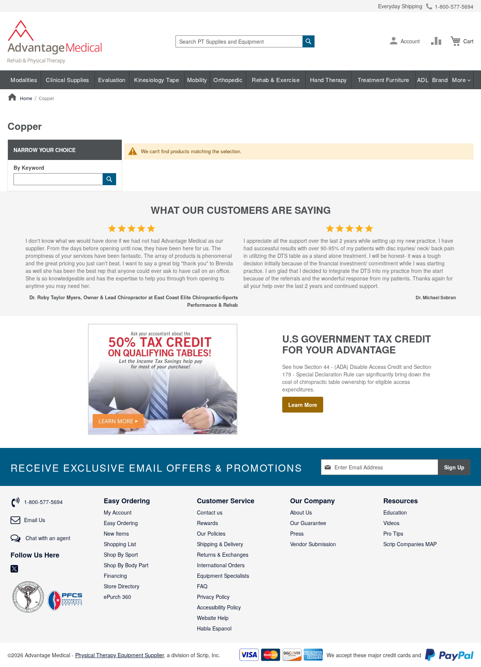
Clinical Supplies (67, 80)
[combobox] (245, 41)
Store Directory (121, 586)
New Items (116, 533)
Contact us (209, 512)
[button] (393, 41)
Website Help (212, 617)
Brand (440, 80)
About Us (301, 512)
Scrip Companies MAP (410, 544)
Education (395, 512)
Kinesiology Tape (156, 80)
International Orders (221, 565)
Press (297, 533)
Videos (391, 523)
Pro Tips (393, 533)
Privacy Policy (213, 596)
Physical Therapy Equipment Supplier (119, 655)
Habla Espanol (214, 628)
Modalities (24, 80)
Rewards (207, 523)
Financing (115, 575)
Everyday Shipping (400, 6)
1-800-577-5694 (454, 6)
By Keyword (29, 167)
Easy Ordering (121, 523)
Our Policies (211, 533)
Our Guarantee (308, 523)
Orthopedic (227, 80)
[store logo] (54, 41)
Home (26, 98)
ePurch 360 (117, 596)
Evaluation (112, 80)
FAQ (202, 586)
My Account (118, 512)
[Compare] (438, 41)
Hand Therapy (328, 80)
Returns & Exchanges (222, 554)
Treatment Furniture (383, 80)
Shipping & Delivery (220, 544)
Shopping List (120, 544)
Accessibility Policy (219, 607)
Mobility (197, 80)
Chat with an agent (47, 538)
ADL (423, 80)
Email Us (34, 520)
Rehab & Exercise (275, 80)
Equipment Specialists (223, 575)
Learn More (302, 404)
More (459, 80)
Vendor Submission (313, 544)
